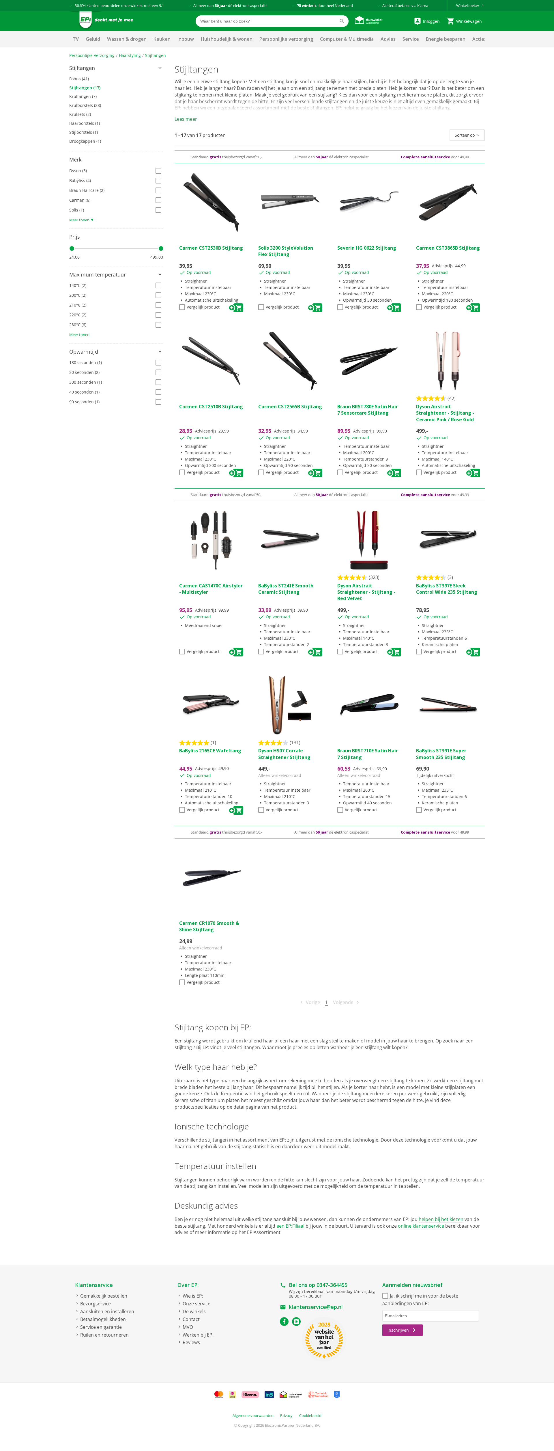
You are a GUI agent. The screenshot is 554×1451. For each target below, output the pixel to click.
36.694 (80, 5)
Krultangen (83, 96)
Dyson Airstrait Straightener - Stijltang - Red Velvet (366, 592)
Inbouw (185, 39)
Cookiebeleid (310, 1415)
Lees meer (186, 119)
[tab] (116, 68)
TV (76, 39)
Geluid (93, 39)
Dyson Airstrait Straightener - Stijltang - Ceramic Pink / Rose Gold (445, 413)
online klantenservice (421, 1226)
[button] (116, 68)
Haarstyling (130, 55)
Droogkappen (85, 141)
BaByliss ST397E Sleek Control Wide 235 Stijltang (446, 588)
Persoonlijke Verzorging (92, 55)
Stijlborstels (83, 132)
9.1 (161, 5)
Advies (388, 39)
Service (411, 39)
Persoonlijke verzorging (286, 39)
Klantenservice (94, 1284)
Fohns (79, 78)
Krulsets (80, 114)
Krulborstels (85, 105)
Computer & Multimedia (347, 39)
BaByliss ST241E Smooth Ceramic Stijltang (285, 588)
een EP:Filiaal (290, 1226)
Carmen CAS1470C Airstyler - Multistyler (211, 588)
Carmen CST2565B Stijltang (290, 406)
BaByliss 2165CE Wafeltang (210, 750)
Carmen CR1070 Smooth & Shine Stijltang (209, 926)
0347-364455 (332, 1284)
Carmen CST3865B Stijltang (448, 248)
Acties (479, 39)
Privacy (286, 1415)
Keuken (162, 39)
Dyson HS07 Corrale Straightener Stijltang (284, 753)
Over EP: (188, 1284)
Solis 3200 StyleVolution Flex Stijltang (285, 251)
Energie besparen (445, 39)
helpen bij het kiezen (441, 1219)
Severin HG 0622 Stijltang (366, 248)
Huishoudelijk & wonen (226, 39)
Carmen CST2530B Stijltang (211, 248)
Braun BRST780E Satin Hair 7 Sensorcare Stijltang (367, 409)
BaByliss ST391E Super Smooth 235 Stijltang (441, 753)
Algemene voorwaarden (253, 1415)
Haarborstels (84, 123)
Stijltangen (155, 55)
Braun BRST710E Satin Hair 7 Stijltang (367, 753)
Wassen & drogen (127, 39)
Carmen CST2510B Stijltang (211, 406)
